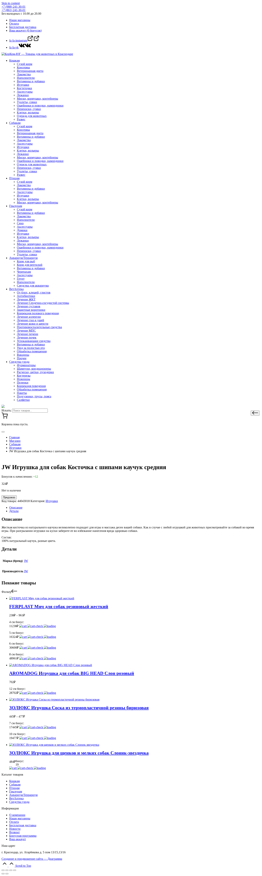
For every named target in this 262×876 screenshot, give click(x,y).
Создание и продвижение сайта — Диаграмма (32, 858)
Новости (15, 828)
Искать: (7, 410)
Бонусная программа (22, 835)
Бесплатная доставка (22, 825)
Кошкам (14, 781)
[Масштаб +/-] (14, 870)
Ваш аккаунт (17, 839)
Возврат (14, 832)
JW (26, 560)
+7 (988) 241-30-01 (14, 6)
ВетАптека (16, 798)
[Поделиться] (6, 870)
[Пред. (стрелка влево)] (3, 873)
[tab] (134, 507)
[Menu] (3, 431)
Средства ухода (19, 801)
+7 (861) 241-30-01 (14, 10)
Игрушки (52, 501)
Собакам (15, 784)
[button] (255, 413)
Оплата (14, 821)
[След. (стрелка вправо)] (6, 873)
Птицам (14, 788)
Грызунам (15, 791)
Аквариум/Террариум (23, 795)
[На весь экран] (10, 870)
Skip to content (11, 3)
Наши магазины (19, 818)
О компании (17, 815)
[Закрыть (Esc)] (3, 870)
